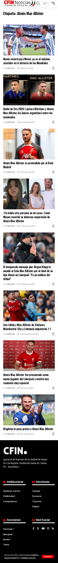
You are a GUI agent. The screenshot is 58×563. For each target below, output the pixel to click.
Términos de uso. (28, 558)
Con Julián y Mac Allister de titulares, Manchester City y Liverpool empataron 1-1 (27, 327)
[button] (48, 556)
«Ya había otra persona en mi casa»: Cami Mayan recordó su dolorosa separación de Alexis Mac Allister (26, 217)
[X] (38, 528)
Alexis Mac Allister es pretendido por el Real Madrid (28, 165)
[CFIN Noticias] (19, 3)
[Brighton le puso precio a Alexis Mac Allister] (29, 409)
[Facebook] (33, 528)
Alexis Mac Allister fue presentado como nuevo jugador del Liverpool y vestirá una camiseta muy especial (26, 379)
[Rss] (53, 528)
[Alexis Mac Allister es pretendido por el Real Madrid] (29, 144)
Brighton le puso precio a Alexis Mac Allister (28, 429)
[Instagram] (48, 528)
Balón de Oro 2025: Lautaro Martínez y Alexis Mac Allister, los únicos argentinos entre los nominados (28, 113)
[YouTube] (43, 528)
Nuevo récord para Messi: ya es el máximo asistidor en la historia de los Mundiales (26, 61)
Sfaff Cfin (10, 68)
